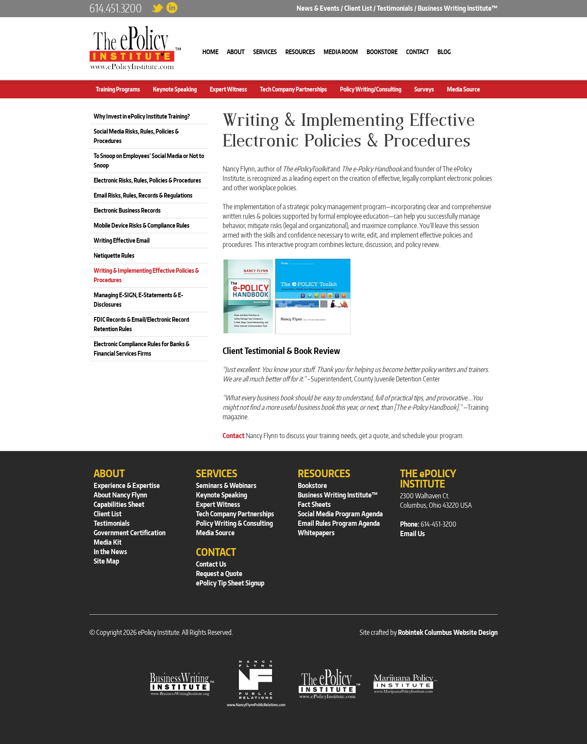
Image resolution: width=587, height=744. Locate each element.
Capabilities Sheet (119, 504)
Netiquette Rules (114, 255)
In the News (110, 551)
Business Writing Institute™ (458, 8)
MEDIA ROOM (341, 51)
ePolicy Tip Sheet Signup (230, 583)
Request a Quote (219, 573)
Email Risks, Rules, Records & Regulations (143, 195)
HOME (210, 51)
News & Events (318, 8)
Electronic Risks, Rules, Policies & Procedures (147, 180)
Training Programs (118, 89)
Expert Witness (228, 89)
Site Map (106, 561)
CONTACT (417, 51)
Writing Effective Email (122, 240)
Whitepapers (316, 532)
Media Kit (108, 542)
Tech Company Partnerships (293, 89)
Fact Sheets (314, 504)
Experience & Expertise (127, 485)
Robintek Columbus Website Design (448, 632)
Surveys (424, 89)
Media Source (463, 89)
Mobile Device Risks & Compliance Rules (142, 225)
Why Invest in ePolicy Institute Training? (142, 116)
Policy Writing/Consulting (370, 89)
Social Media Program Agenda (340, 513)
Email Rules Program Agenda (339, 523)
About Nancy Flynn (120, 495)
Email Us (412, 533)
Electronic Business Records (127, 210)
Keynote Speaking (175, 89)
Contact (234, 435)
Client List (358, 8)
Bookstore (312, 485)
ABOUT (236, 51)
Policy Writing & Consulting (234, 523)
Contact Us (211, 564)
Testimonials (395, 8)
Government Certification (129, 532)
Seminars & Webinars (226, 485)
